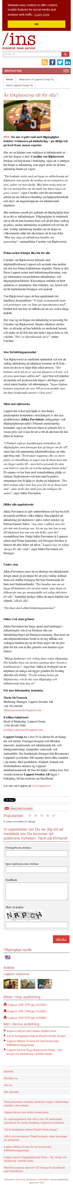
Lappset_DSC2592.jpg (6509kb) (27, 1018)
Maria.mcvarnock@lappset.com (22, 710)
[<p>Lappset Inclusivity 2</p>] (28, 984)
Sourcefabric (43, 1179)
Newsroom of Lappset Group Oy (36, 79)
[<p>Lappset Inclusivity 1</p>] (11, 984)
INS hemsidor (11, 1092)
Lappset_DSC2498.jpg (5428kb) (27, 1011)
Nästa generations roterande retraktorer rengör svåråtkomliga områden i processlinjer (36, 1103)
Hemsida (8, 1071)
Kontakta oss (11, 1078)
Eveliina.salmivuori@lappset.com (23, 730)
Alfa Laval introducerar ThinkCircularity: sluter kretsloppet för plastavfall (35, 1138)
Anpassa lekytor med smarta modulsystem (31, 1031)
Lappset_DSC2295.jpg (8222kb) (27, 1005)
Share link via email (21, 808)
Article (9, 79)
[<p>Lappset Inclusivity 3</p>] (45, 984)
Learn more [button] (42, 14)
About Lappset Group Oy (19, 85)
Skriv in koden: (15, 907)
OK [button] (37, 24)
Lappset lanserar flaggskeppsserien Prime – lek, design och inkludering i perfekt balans (35, 1052)
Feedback (11, 880)
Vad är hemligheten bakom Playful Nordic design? (36, 1036)
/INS (6, 137)
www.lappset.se (41, 785)
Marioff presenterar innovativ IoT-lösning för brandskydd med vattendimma (34, 1169)
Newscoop (20, 1179)
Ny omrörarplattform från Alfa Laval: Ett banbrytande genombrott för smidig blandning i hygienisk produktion (34, 1120)
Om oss (8, 1085)
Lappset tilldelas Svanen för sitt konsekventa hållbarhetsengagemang (33, 1043)
